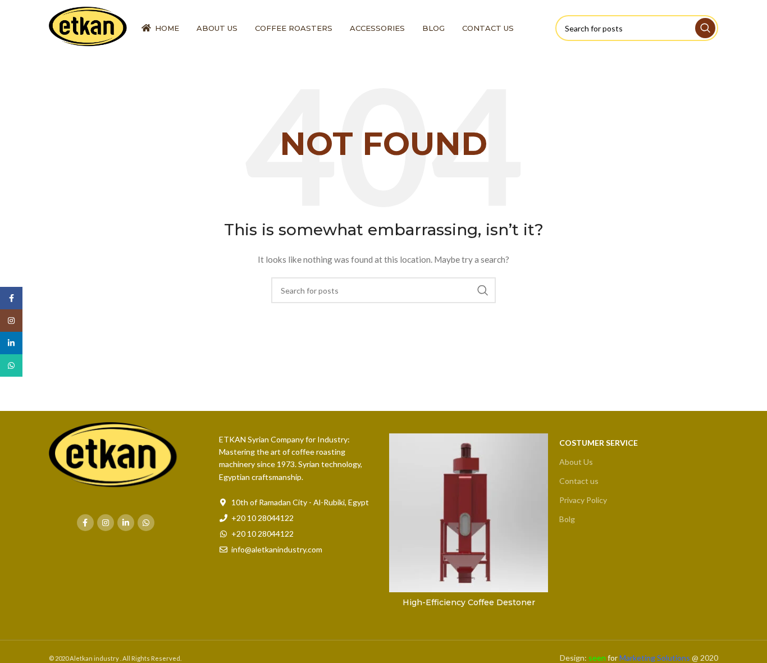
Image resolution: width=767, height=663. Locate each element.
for (639, 657)
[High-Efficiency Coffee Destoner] (468, 512)
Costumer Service (598, 442)
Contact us (579, 481)
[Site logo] (89, 27)
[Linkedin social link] (125, 522)
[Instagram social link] (105, 522)
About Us (576, 462)
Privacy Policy (583, 500)
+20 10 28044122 (262, 518)
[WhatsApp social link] (146, 522)
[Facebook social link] (85, 522)
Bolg (567, 519)
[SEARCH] (705, 28)
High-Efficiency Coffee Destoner (469, 602)
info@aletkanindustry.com (276, 549)
